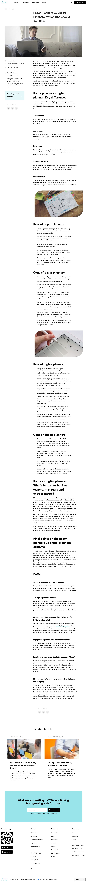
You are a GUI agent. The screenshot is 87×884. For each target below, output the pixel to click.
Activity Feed (34, 860)
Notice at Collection (53, 879)
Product (16, 2)
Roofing (53, 856)
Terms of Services (24, 879)
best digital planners (62, 626)
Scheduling (34, 836)
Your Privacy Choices (43, 879)
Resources (35, 2)
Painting (53, 836)
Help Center (75, 836)
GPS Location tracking (37, 839)
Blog (73, 833)
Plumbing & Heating (56, 849)
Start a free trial (53, 810)
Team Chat (33, 856)
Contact (74, 839)
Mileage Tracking (35, 846)
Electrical (53, 843)
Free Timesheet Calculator (78, 852)
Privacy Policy (32, 879)
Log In (70, 2)
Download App (6, 829)
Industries (25, 2)
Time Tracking (34, 833)
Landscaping (54, 839)
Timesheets (34, 849)
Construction (54, 833)
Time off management (36, 853)
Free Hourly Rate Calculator (79, 855)
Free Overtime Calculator (78, 848)
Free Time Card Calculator (78, 845)
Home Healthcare (55, 853)
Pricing (44, 2)
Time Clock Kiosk (35, 863)
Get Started (80, 2)
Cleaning (53, 846)
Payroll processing (35, 843)
